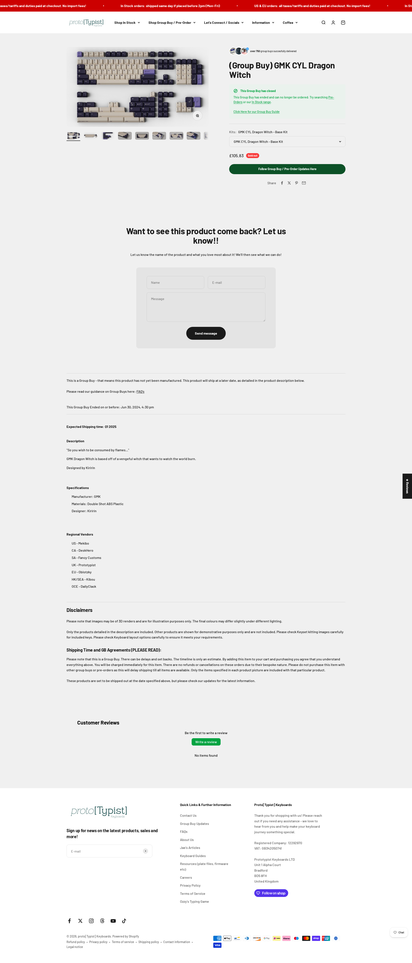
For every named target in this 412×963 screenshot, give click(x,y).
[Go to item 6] (159, 136)
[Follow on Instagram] (91, 921)
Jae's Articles (190, 847)
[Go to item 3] (108, 136)
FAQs (184, 831)
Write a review (206, 742)
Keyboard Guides (193, 856)
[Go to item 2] (90, 136)
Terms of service (123, 942)
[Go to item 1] (73, 136)
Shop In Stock (125, 22)
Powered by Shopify (125, 936)
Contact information (176, 942)
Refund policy (76, 942)
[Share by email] (303, 183)
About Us (187, 840)
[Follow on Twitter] (80, 921)
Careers (186, 877)
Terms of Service (192, 893)
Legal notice (75, 947)
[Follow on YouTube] (113, 921)
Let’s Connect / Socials (221, 22)
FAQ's (140, 391)
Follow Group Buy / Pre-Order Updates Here (287, 169)
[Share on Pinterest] (296, 183)
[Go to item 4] (125, 136)
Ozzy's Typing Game (194, 901)
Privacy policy (98, 942)
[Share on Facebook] (282, 183)
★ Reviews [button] (407, 486)
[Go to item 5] (142, 136)
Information (261, 22)
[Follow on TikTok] (124, 921)
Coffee (288, 22)
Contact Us (188, 815)
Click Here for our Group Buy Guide (256, 111)
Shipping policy (148, 942)
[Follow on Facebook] (69, 921)
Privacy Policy (190, 885)
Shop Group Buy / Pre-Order (169, 22)
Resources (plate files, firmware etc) (204, 866)
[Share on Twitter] (289, 183)
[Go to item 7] (176, 136)
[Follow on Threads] (102, 921)
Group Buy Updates (194, 823)
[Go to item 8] (193, 136)
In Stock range (261, 102)
